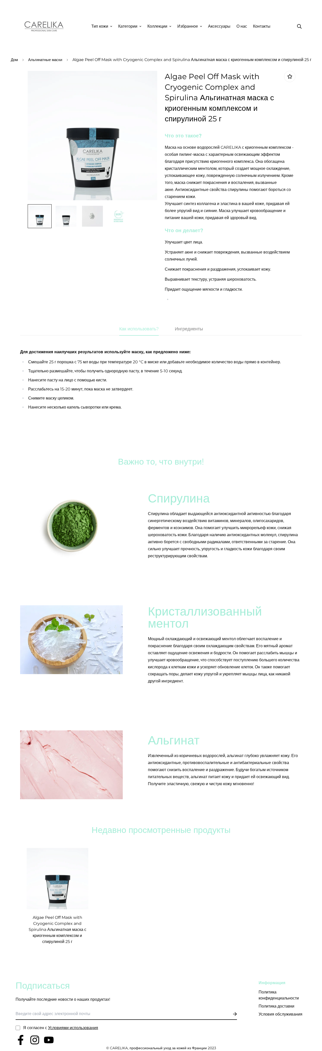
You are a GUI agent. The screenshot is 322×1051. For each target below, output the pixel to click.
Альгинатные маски (45, 59)
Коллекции (157, 26)
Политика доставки (276, 1006)
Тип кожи (99, 26)
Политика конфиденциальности (279, 995)
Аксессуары (219, 26)
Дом (14, 59)
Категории (127, 26)
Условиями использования (73, 1027)
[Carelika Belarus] (44, 26)
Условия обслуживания (280, 1014)
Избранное (187, 26)
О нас (241, 26)
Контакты (261, 26)
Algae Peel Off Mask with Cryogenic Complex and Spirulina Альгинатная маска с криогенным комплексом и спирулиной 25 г (57, 929)
